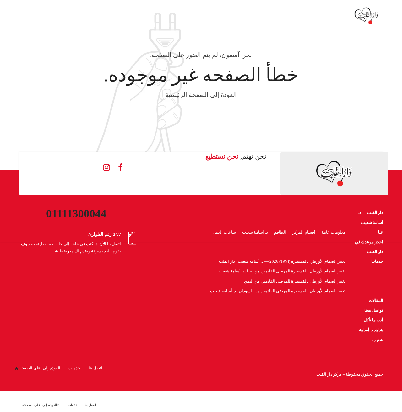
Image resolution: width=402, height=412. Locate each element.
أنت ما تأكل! (372, 320)
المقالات (376, 300)
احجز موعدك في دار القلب (369, 247)
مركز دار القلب (329, 374)
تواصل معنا (373, 310)
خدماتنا (377, 261)
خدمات (74, 368)
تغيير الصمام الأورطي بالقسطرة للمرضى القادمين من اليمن (294, 281)
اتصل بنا (95, 368)
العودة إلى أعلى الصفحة (39, 368)
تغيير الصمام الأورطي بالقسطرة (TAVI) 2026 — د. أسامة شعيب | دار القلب (282, 261)
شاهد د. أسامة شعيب (371, 335)
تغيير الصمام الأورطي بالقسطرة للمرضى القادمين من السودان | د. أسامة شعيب (277, 290)
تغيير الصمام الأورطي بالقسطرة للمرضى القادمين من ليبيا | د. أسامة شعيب (282, 271)
